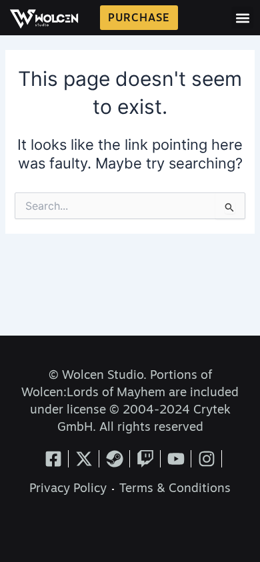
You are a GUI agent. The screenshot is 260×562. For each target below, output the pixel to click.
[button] (242, 18)
